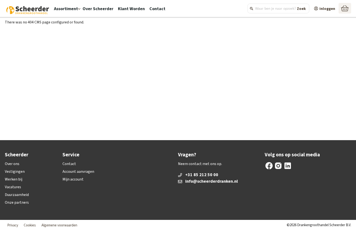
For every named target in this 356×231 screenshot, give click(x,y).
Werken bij (13, 179)
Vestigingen (15, 171)
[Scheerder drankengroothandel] (28, 9)
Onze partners (17, 202)
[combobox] (278, 8)
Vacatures (13, 187)
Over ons (12, 163)
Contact (69, 163)
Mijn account (73, 179)
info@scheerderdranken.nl (205, 181)
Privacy (12, 225)
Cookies (30, 225)
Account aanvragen (78, 171)
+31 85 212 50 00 (201, 175)
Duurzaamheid (17, 194)
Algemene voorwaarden (59, 225)
